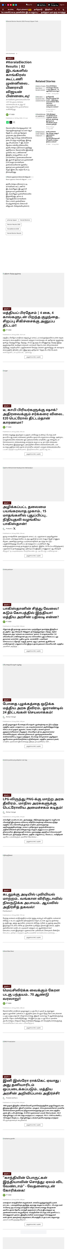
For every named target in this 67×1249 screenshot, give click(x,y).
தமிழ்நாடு (38, 10)
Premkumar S (7, 911)
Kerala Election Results (14, 233)
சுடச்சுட (11, 10)
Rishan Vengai (11, 717)
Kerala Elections (25, 220)
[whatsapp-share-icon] (7, 123)
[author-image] (7, 114)
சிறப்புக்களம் (22, 10)
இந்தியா (49, 10)
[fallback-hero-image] (41, 88)
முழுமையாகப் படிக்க (33, 357)
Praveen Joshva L (12, 1098)
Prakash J (9, 529)
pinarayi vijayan (12, 220)
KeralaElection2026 (13, 229)
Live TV (29, 5)
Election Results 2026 (13, 224)
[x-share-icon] (10, 123)
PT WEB (11, 115)
